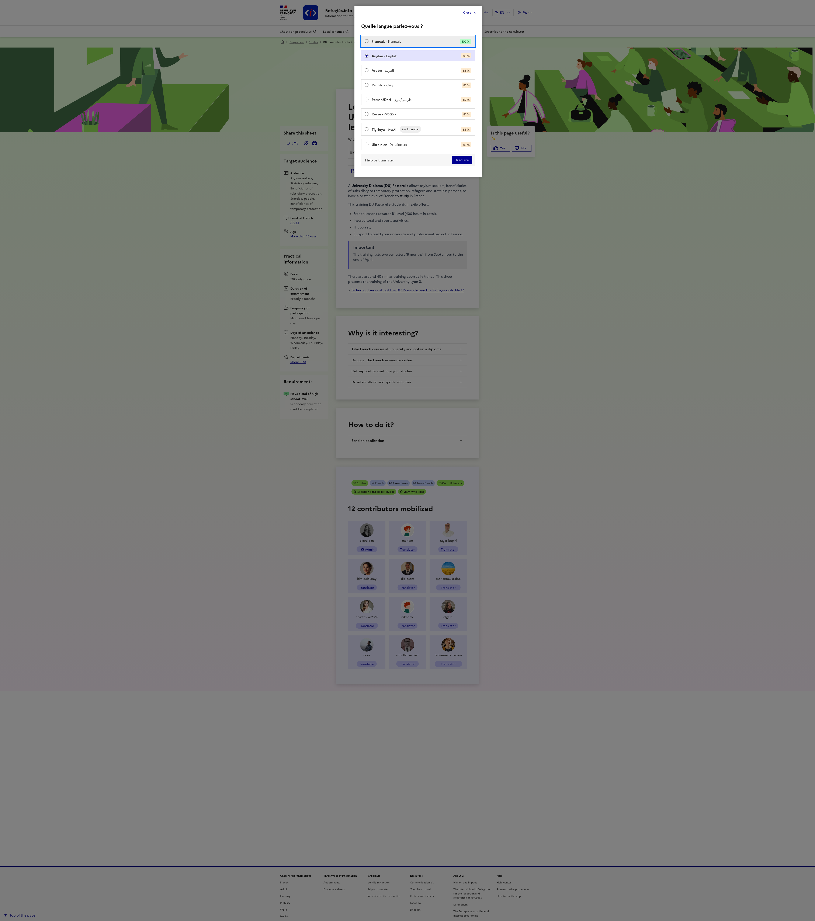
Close (467, 12)
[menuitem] (418, 41)
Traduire (462, 160)
